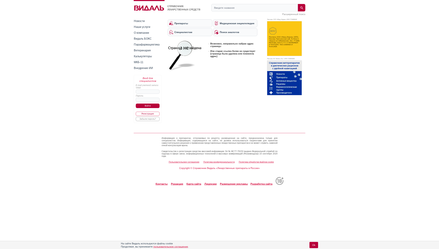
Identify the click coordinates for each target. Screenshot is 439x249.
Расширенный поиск (293, 14)
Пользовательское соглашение (184, 162)
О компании (141, 32)
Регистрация (147, 114)
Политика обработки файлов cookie (256, 162)
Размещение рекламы (234, 183)
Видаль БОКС (143, 38)
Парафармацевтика (147, 44)
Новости (139, 21)
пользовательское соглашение (170, 246)
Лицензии (210, 183)
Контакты (162, 183)
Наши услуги (142, 26)
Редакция (177, 183)
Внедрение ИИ (143, 68)
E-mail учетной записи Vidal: (147, 86)
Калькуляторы (143, 56)
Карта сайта (193, 183)
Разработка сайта (261, 183)
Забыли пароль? (148, 119)
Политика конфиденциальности (219, 162)
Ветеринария (142, 50)
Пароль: (140, 96)
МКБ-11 (138, 62)
